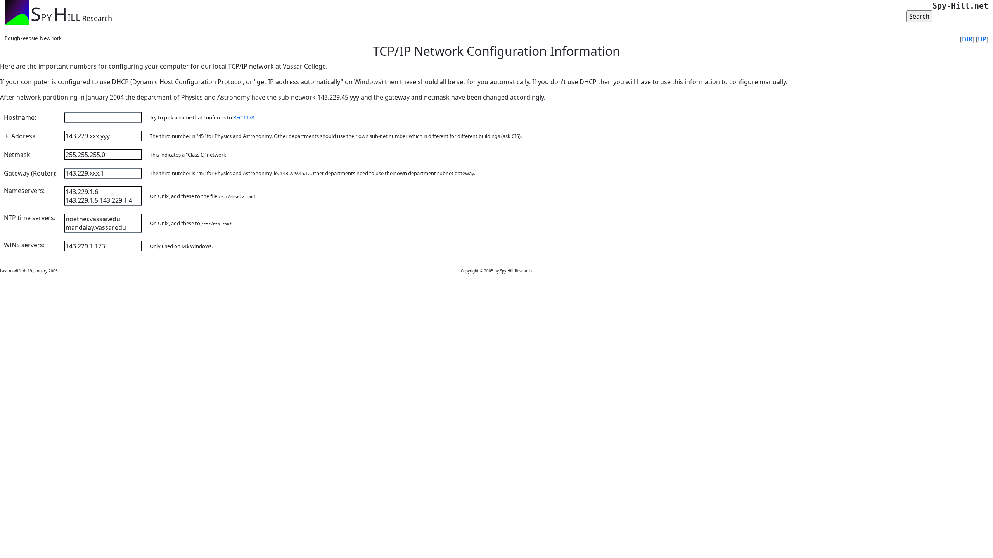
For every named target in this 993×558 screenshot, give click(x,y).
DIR (967, 39)
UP (982, 39)
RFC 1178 (243, 117)
